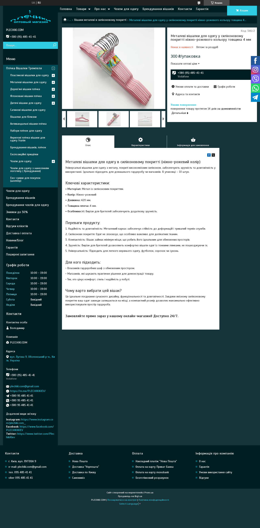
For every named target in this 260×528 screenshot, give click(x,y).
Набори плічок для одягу (26, 130)
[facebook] (209, 155)
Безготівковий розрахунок (152, 478)
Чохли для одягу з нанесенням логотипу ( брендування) (29, 169)
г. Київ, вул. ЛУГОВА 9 (22, 461)
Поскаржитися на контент (122, 499)
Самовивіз (78, 478)
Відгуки (204, 478)
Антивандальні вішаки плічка (28, 123)
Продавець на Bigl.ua (130, 496)
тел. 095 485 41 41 (20, 472)
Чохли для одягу (126, 9)
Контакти (185, 9)
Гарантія (202, 9)
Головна (66, 9)
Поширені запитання (20, 254)
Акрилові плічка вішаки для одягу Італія (27, 139)
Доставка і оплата (19, 233)
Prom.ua (148, 492)
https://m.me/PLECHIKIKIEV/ (28, 391)
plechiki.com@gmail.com (24, 386)
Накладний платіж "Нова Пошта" (156, 461)
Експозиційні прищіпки (24, 154)
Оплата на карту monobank (152, 472)
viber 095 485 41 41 (21, 478)
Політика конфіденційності (154, 499)
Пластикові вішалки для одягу (29, 75)
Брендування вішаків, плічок (28, 147)
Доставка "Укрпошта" (85, 467)
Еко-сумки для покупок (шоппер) (25, 179)
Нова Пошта (80, 461)
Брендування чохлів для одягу (27, 205)
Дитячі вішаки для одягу (25, 103)
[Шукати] (54, 45)
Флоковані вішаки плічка (26, 96)
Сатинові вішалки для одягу (28, 110)
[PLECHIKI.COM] (30, 17)
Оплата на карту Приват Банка (154, 467)
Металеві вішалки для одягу (28, 82)
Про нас (100, 9)
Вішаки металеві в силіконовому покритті (100, 20)
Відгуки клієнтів (17, 226)
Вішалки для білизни (23, 117)
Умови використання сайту (215, 472)
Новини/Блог (15, 240)
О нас (202, 461)
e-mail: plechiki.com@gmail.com (28, 467)
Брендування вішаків (158, 9)
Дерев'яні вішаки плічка (25, 89)
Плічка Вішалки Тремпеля (24, 68)
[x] (213, 155)
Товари (81, 9)
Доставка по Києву (84, 472)
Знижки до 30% (17, 212)
